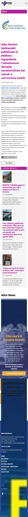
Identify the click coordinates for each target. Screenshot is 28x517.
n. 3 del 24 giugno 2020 (8, 96)
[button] (26, 3)
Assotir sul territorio (9, 467)
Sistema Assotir (7, 464)
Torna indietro (8, 163)
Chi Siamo (4, 459)
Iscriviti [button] (14, 399)
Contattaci (5, 472)
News (4, 11)
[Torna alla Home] (6, 3)
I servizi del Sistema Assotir (14, 373)
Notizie (3, 469)
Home (3, 456)
